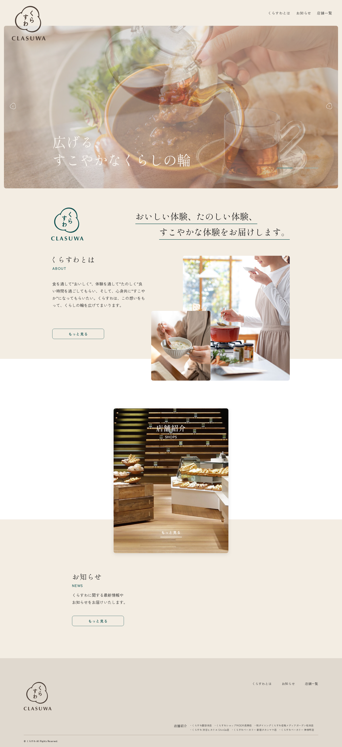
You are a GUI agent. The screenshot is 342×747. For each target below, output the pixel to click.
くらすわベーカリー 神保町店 (297, 729)
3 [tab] (313, 168)
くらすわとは (279, 12)
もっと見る (78, 333)
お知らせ (303, 12)
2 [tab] (302, 168)
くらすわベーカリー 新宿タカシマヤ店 (255, 729)
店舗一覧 (324, 12)
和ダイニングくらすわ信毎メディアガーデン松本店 (285, 725)
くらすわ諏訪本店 (202, 725)
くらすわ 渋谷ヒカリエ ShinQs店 (210, 729)
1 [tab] (286, 168)
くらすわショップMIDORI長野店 (234, 725)
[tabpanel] (171, 107)
